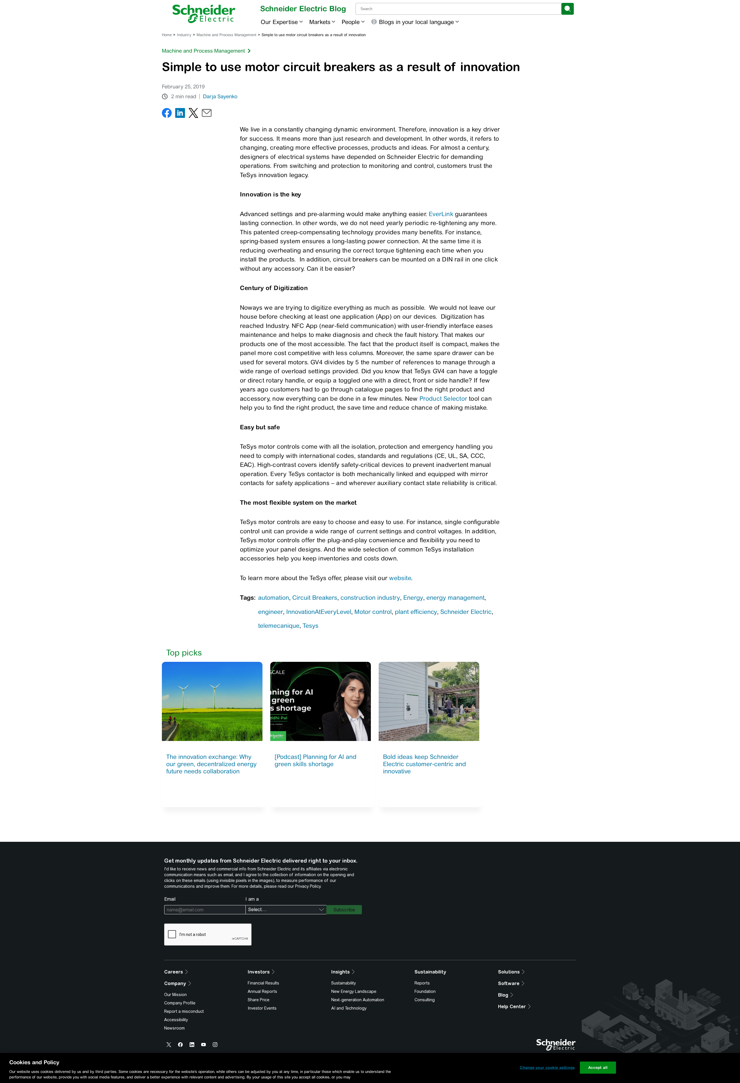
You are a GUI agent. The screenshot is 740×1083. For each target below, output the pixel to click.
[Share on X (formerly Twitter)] (193, 114)
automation (273, 597)
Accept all (598, 1067)
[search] (567, 9)
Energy (413, 597)
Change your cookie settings (547, 1067)
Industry (184, 35)
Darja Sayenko (220, 96)
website (400, 578)
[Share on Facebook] (167, 114)
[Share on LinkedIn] (180, 114)
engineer (270, 611)
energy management (455, 597)
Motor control (373, 611)
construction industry (370, 597)
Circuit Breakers (314, 597)
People (351, 21)
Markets (319, 21)
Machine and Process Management (226, 35)
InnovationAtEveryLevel (318, 611)
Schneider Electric (466, 611)
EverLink (441, 214)
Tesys (311, 625)
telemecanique (278, 625)
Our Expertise (279, 21)
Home (167, 35)
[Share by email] (207, 114)
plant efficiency (416, 611)
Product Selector (443, 398)
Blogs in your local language (416, 21)
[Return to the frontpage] (204, 14)
